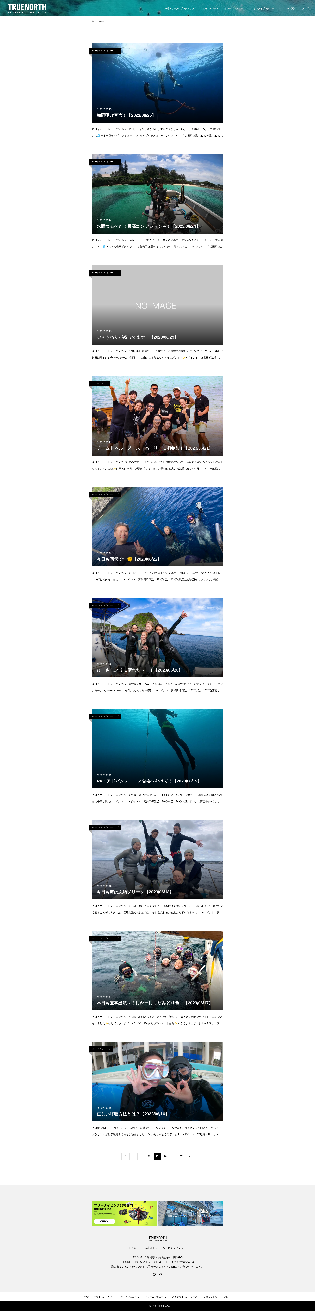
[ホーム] (93, 21)
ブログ (305, 8)
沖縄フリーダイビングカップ (179, 8)
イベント (99, 383)
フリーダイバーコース (101, 1049)
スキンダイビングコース (263, 8)
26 (149, 1156)
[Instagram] (154, 1274)
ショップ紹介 (289, 8)
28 (165, 1156)
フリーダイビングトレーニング (105, 50)
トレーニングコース (234, 8)
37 (181, 1156)
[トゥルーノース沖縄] (27, 8)
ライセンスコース (209, 8)
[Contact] (160, 1274)
